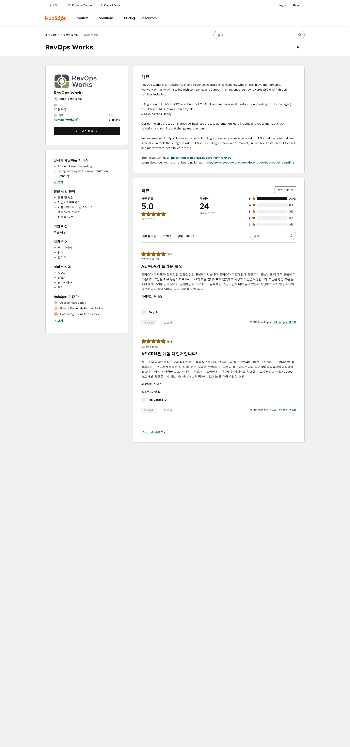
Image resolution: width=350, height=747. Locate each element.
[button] (301, 47)
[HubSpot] (55, 18)
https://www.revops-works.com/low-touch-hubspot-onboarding (248, 162)
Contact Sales (112, 5)
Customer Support (83, 5)
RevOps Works (64, 119)
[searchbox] (259, 35)
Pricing (129, 18)
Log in (282, 5)
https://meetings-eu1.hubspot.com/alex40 (201, 157)
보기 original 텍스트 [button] (284, 322)
